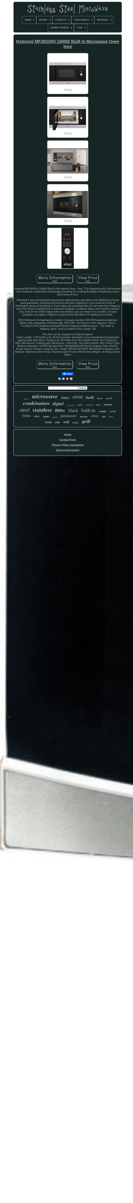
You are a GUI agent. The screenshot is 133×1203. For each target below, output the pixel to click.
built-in (88, 410)
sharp (98, 405)
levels (48, 422)
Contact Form (67, 439)
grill (86, 421)
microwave (45, 396)
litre (104, 416)
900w (26, 416)
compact (26, 399)
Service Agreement (67, 450)
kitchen (84, 416)
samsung (89, 405)
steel (24, 410)
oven (78, 397)
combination (36, 403)
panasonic (69, 416)
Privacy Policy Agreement (68, 445)
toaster (108, 404)
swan (46, 416)
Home (67, 434)
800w (60, 410)
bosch (99, 398)
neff (66, 422)
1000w (65, 398)
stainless (42, 410)
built (90, 397)
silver (95, 416)
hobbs (75, 422)
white (80, 405)
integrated (70, 405)
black (73, 410)
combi (102, 411)
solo (57, 422)
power (55, 417)
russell (108, 398)
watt (111, 416)
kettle (112, 411)
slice (37, 416)
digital (58, 403)
